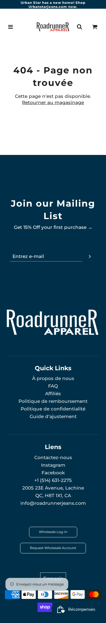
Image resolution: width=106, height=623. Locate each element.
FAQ (53, 386)
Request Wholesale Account (53, 548)
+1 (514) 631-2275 (53, 480)
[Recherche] (79, 26)
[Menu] (10, 27)
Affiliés (53, 393)
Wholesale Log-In (53, 532)
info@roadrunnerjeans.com (53, 503)
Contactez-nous (53, 457)
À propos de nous (53, 378)
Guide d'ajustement (53, 416)
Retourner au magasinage (53, 102)
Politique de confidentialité (53, 409)
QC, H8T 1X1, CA (53, 495)
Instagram (53, 465)
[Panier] (94, 26)
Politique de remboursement (53, 401)
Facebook (53, 472)
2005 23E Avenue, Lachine (53, 488)
